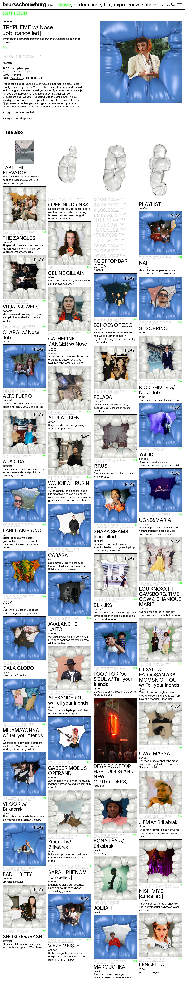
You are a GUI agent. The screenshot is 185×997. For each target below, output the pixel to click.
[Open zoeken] (173, 4)
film (107, 4)
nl (163, 5)
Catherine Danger (20, 71)
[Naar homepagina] (25, 4)
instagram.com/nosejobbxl (18, 112)
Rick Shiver (16, 78)
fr (165, 5)
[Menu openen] (179, 5)
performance (87, 4)
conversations (142, 4)
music (64, 4)
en (168, 5)
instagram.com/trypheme (17, 118)
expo (119, 4)
